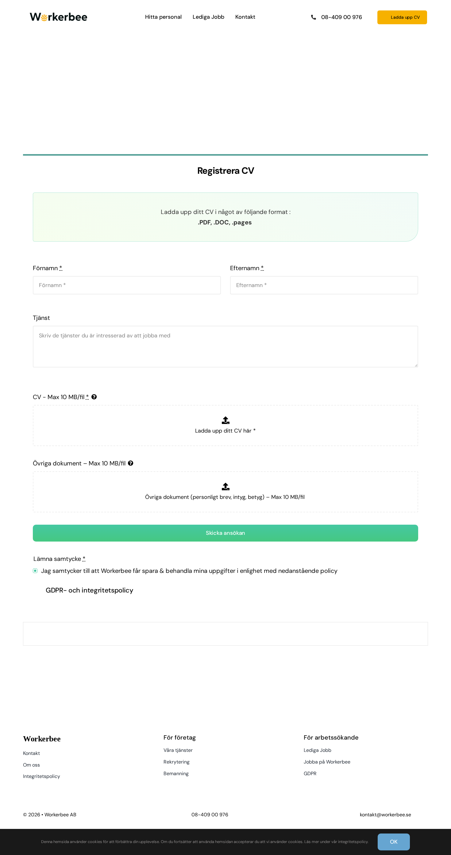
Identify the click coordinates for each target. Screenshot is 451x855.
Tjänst (41, 318)
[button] (225, 590)
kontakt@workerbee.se (385, 814)
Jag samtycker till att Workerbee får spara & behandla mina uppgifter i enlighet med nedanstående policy (189, 571)
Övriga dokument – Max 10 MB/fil (79, 463)
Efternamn (247, 268)
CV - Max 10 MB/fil (61, 397)
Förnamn (47, 268)
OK (394, 841)
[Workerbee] (58, 11)
